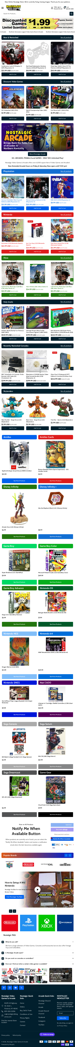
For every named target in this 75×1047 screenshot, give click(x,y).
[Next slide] (42, 27)
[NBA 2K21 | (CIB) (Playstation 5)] (62, 187)
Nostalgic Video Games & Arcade (17, 1042)
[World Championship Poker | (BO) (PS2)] (37, 97)
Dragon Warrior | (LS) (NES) (10, 667)
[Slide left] (3, 59)
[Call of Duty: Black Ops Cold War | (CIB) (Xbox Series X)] (12, 273)
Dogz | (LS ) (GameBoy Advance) (12, 615)
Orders (22, 1007)
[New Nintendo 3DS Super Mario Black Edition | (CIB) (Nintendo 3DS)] (62, 317)
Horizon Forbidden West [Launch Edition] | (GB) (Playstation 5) (11, 201)
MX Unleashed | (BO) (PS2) (9, 110)
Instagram (41, 1021)
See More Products (19, 481)
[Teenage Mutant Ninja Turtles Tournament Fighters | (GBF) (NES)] (37, 317)
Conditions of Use (26, 1014)
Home (22, 1003)
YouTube (41, 1025)
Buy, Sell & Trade (26, 1010)
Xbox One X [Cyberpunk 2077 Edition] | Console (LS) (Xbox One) (61, 375)
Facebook (41, 1017)
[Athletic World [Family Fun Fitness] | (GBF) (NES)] (12, 317)
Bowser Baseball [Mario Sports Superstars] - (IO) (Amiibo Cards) (53, 470)
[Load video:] (37, 890)
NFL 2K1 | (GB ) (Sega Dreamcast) (12, 797)
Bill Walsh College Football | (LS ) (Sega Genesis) (17, 757)
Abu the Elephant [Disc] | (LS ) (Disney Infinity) (52, 508)
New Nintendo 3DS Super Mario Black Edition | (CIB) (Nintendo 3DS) (62, 331)
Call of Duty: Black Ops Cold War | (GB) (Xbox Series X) (61, 287)
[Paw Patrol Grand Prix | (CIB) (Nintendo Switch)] (62, 230)
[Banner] (9, 864)
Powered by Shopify (7, 1044)
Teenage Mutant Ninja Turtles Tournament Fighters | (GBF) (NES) (36, 331)
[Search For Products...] (71, 14)
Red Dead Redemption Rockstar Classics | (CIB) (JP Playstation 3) (36, 67)
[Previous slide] (29, 27)
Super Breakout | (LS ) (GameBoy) (12, 572)
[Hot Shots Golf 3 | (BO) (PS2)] (62, 97)
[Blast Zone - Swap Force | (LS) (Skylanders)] (37, 407)
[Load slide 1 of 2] (33, 27)
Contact (22, 1025)
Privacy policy (5, 1035)
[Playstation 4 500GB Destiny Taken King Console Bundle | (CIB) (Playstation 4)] (37, 361)
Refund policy (17, 1035)
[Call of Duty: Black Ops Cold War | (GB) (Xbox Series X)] (62, 273)
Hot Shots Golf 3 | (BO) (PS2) (60, 110)
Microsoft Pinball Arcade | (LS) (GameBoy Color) (53, 572)
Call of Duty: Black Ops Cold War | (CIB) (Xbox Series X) (12, 287)
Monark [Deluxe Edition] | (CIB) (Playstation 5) (36, 201)
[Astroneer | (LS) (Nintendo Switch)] (12, 230)
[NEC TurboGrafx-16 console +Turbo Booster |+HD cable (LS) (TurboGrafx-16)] (12, 361)
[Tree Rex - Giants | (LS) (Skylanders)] (62, 407)
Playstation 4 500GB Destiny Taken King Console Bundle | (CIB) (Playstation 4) (37, 376)
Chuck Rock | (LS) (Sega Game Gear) (49, 805)
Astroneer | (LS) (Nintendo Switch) (12, 243)
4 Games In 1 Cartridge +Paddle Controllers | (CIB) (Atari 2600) (55, 704)
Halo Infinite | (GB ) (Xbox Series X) (37, 287)
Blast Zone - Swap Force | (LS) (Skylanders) (35, 421)
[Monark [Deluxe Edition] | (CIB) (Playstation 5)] (37, 187)
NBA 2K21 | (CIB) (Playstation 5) (60, 200)
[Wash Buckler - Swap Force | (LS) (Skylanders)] (12, 407)
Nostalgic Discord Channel (44, 1002)
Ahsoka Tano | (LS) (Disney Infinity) (13, 527)
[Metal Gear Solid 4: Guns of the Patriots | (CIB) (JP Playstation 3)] (62, 53)
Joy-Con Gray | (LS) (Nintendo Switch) (35, 244)
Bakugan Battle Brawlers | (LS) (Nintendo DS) (52, 612)
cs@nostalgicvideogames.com (11, 1015)
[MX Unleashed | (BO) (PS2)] (12, 97)
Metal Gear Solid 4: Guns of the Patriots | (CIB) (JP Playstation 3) (61, 67)
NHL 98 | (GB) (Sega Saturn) (47, 756)
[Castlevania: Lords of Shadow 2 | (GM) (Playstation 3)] (12, 53)
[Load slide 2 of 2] (37, 27)
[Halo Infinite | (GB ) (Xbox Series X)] (37, 273)
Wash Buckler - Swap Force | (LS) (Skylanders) (11, 421)
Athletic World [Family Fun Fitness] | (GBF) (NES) (12, 331)
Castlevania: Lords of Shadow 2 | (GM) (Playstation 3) (11, 67)
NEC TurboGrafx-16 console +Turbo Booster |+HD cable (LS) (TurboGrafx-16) (12, 376)
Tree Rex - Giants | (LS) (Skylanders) (62, 420)
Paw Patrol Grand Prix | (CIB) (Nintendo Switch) (59, 244)
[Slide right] (72, 59)
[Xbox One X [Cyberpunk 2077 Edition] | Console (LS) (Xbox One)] (62, 361)
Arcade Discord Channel (43, 1012)
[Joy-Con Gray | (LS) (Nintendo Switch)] (37, 230)
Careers (22, 1022)
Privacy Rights (25, 1018)
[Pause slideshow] (45, 27)
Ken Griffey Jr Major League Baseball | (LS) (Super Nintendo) (17, 702)
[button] (3, 7)
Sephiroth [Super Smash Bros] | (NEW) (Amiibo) (17, 471)
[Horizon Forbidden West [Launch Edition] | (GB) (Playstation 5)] (12, 187)
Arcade (40, 1007)
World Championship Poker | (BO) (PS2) (36, 111)
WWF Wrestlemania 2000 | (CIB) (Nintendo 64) (53, 652)
